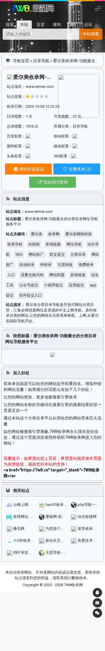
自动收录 (26, 264)
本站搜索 (91, 34)
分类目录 (78, 254)
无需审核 (65, 264)
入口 (11, 275)
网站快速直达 (31, 169)
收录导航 (14, 244)
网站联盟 (56, 275)
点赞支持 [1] (79, 169)
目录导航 (41, 60)
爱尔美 (36, 234)
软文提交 (57, 254)
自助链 (34, 244)
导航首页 (21, 60)
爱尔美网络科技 (78, 234)
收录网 (54, 234)
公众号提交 (28, 285)
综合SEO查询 (55, 182)
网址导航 (74, 244)
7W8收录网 (73, 585)
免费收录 (86, 264)
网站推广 (36, 254)
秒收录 (46, 264)
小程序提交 (53, 285)
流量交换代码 (32, 275)
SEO (19, 254)
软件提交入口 (30, 295)
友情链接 (53, 244)
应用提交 (76, 285)
